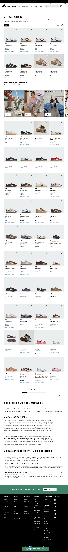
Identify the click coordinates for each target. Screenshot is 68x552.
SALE (35, 6)
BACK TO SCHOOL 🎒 (27, 6)
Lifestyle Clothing (8, 406)
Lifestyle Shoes (7, 408)
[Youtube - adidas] (59, 518)
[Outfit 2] (34, 103)
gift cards (59, 3)
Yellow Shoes (58, 406)
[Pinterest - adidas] (59, 511)
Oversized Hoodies (59, 408)
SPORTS (41, 6)
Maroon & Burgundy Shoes (18, 406)
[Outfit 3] (54, 103)
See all (6, 87)
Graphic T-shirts (18, 408)
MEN (8, 6)
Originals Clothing (8, 411)
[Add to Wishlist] (17, 30)
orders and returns (52, 3)
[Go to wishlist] (63, 6)
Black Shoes (37, 408)
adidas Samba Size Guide (13, 477)
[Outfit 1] (14, 103)
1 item (7, 114)
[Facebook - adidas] (59, 500)
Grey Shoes (27, 406)
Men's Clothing (27, 411)
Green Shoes (17, 411)
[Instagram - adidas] (59, 503)
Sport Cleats (37, 411)
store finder (44, 3)
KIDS (19, 6)
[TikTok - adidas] (59, 514)
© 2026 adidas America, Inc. (34, 550)
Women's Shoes (48, 411)
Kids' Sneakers (27, 408)
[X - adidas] (59, 507)
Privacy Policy (35, 546)
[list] (28, 25)
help (47, 3)
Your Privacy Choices (24, 546)
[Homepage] (4, 5)
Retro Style (47, 406)
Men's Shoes (37, 406)
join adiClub (64, 3)
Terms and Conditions (43, 546)
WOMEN (14, 6)
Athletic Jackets (48, 408)
